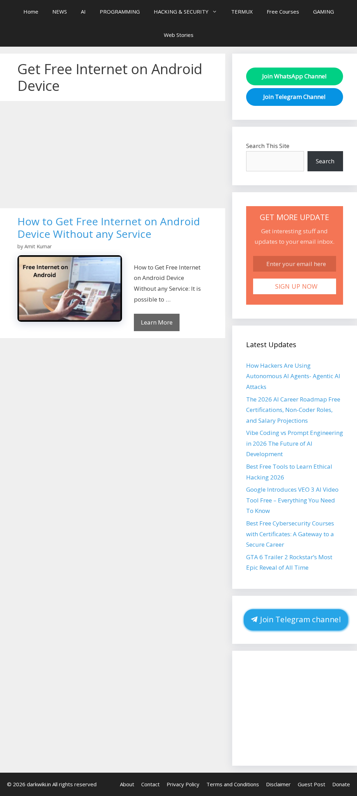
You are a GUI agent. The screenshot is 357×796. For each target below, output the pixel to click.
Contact (150, 784)
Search (325, 161)
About (127, 784)
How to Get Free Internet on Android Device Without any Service (108, 227)
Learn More (157, 322)
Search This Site (267, 146)
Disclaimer (278, 784)
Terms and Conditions (232, 784)
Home (30, 11)
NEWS (59, 11)
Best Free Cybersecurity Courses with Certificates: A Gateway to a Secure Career (290, 533)
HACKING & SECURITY (181, 11)
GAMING (323, 11)
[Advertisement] (112, 156)
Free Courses (283, 11)
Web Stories (178, 34)
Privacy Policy (183, 784)
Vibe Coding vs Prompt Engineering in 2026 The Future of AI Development (294, 443)
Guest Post (311, 784)
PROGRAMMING (120, 11)
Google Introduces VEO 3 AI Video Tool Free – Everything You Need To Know (292, 500)
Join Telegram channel (299, 619)
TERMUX (242, 11)
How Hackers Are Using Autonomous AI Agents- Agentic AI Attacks (293, 376)
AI (83, 11)
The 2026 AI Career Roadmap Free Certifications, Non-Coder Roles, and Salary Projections (293, 409)
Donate (341, 784)
